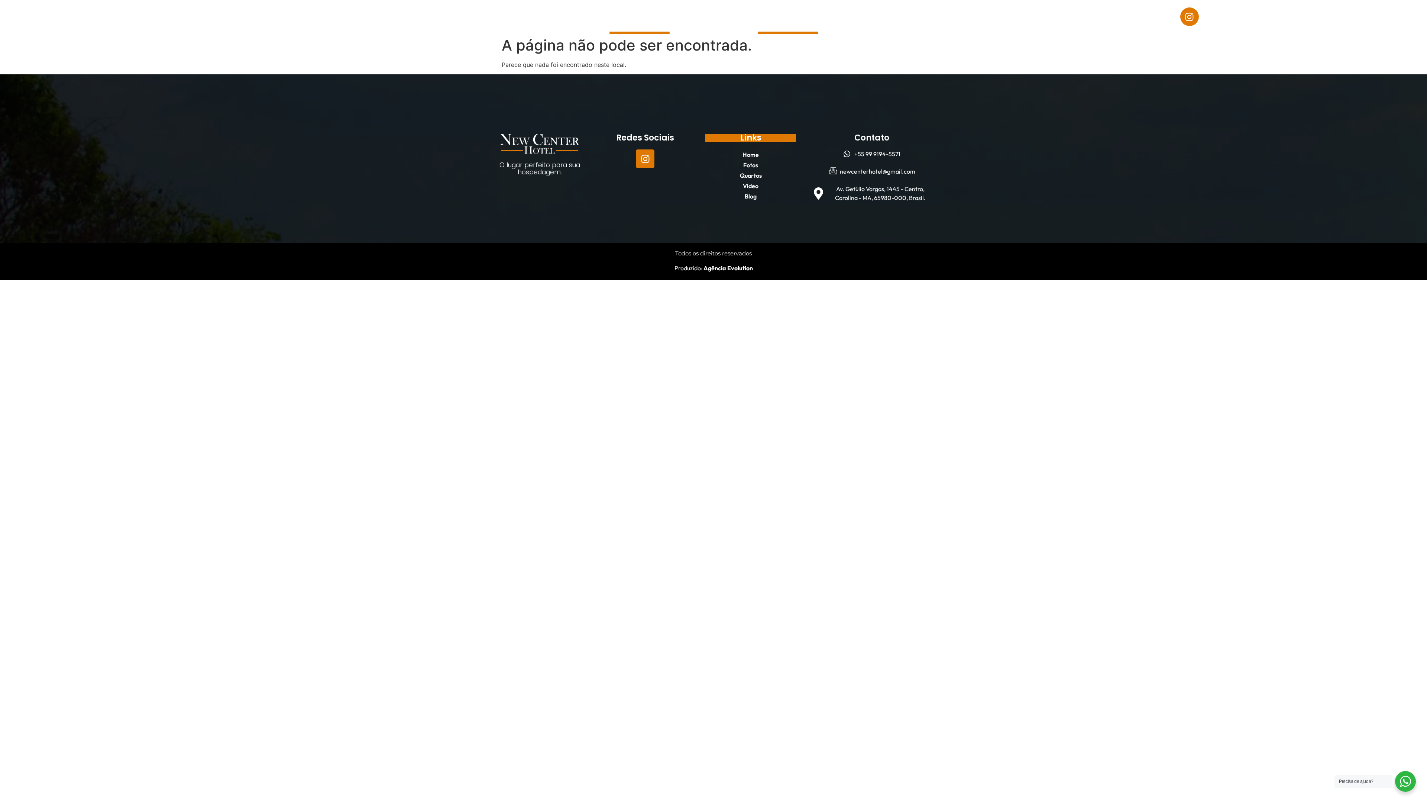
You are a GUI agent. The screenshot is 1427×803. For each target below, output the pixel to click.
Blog (310, 16)
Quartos (239, 16)
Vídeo (277, 16)
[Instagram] (1189, 16)
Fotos (201, 16)
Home (167, 16)
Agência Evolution (727, 268)
